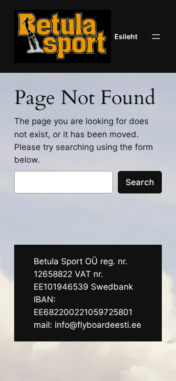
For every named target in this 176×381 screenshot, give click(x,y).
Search (140, 182)
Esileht (125, 36)
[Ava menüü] (156, 36)
